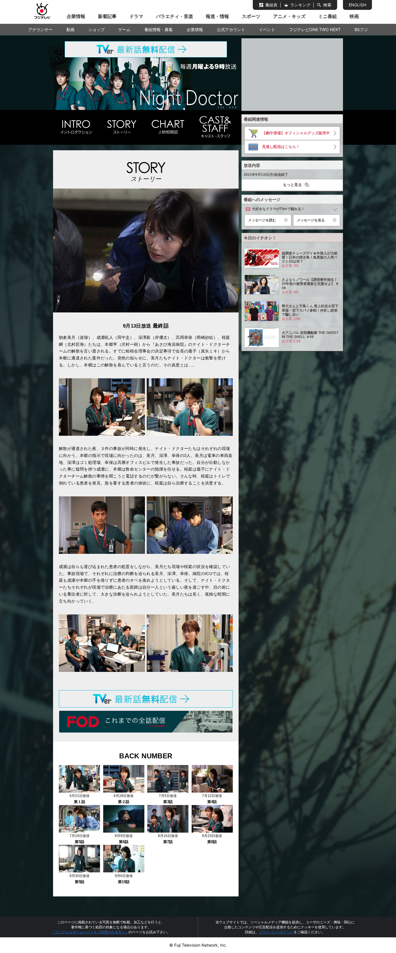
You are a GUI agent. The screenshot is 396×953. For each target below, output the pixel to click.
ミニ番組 (327, 16)
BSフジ (361, 29)
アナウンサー (40, 29)
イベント (267, 29)
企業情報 (76, 16)
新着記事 (107, 16)
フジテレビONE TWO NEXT (315, 29)
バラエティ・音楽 (174, 16)
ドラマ (136, 16)
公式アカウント (231, 29)
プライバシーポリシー (276, 932)
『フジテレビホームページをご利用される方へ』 (90, 932)
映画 (354, 16)
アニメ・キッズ (289, 16)
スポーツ (251, 16)
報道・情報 (217, 16)
